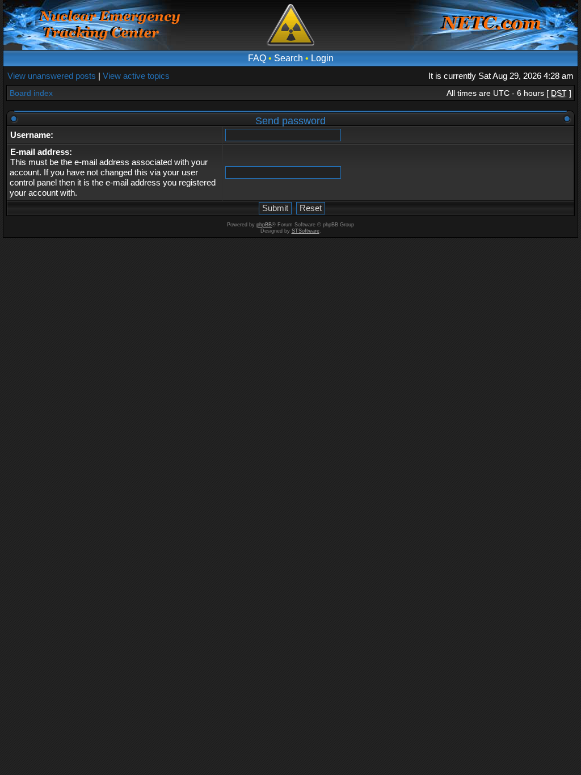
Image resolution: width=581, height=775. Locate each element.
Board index (31, 93)
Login (322, 58)
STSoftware (305, 231)
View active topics (136, 76)
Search (288, 58)
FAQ (257, 58)
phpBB (264, 225)
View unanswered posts (51, 76)
